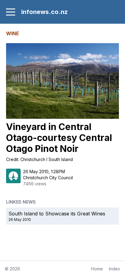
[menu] (10, 11)
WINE (12, 33)
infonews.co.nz (44, 11)
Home (97, 268)
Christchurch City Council (48, 177)
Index (114, 268)
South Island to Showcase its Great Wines (56, 214)
